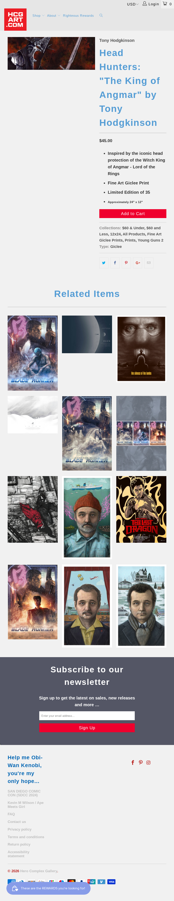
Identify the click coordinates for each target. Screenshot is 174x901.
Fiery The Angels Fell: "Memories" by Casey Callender (87, 433)
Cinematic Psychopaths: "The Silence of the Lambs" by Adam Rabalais (141, 349)
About (52, 15)
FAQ (11, 814)
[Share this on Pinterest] (126, 262)
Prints (130, 240)
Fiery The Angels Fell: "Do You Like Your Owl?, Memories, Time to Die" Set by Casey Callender (141, 433)
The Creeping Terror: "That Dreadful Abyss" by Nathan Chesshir (33, 509)
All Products (134, 234)
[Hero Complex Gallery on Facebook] (133, 763)
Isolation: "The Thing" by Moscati (33, 414)
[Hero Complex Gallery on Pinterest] (141, 763)
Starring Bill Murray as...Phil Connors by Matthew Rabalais (141, 606)
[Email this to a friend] (148, 262)
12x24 (115, 234)
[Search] (101, 16)
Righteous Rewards (78, 15)
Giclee (116, 246)
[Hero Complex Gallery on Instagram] (148, 763)
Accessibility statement (18, 854)
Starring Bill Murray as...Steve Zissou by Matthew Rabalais (87, 517)
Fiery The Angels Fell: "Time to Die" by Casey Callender (33, 353)
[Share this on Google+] (137, 262)
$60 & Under (133, 228)
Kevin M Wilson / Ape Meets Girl (26, 805)
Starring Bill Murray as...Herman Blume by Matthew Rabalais (87, 605)
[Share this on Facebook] (115, 262)
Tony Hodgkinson (117, 40)
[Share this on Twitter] (103, 262)
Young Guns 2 (150, 240)
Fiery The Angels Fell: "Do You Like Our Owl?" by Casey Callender (33, 601)
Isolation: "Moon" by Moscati (87, 334)
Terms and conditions (26, 837)
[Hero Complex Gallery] (16, 19)
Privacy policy (19, 829)
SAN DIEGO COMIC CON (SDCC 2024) (24, 793)
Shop (37, 15)
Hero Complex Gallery (38, 871)
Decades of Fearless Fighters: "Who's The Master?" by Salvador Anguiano (141, 509)
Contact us (17, 822)
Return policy (19, 844)
